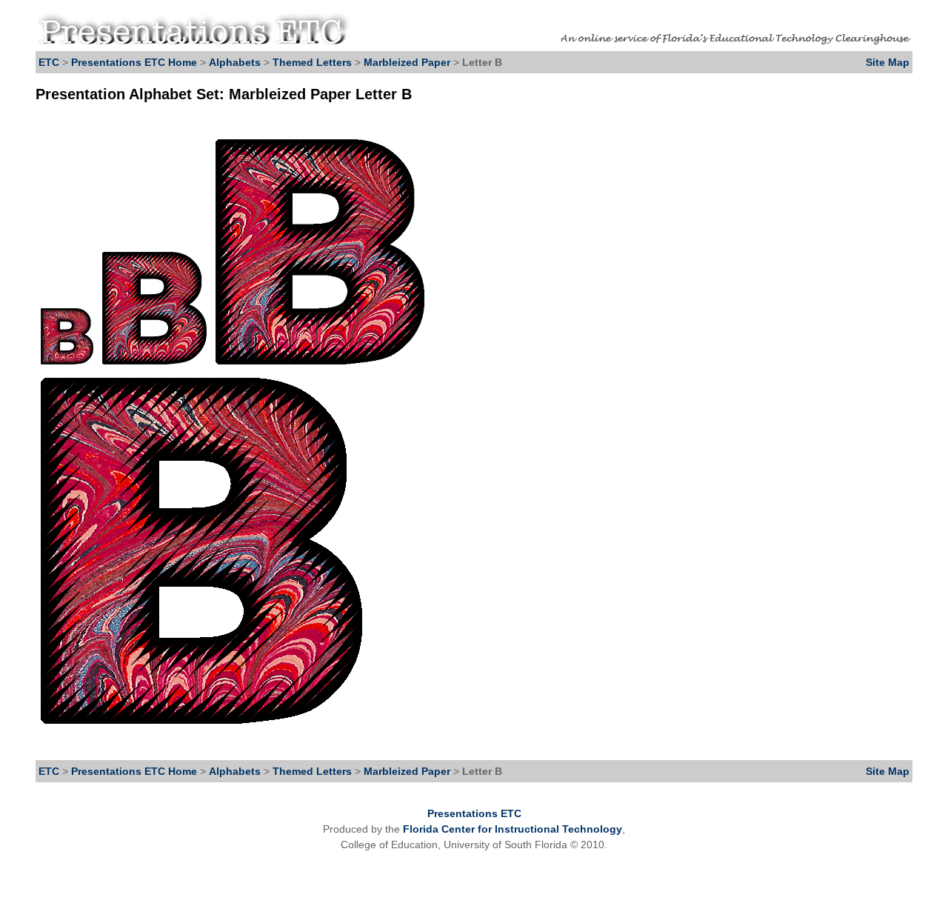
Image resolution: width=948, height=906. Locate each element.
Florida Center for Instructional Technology (512, 829)
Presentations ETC (474, 813)
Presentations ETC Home (134, 62)
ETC (49, 62)
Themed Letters (312, 62)
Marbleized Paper (408, 62)
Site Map (887, 62)
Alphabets (235, 62)
